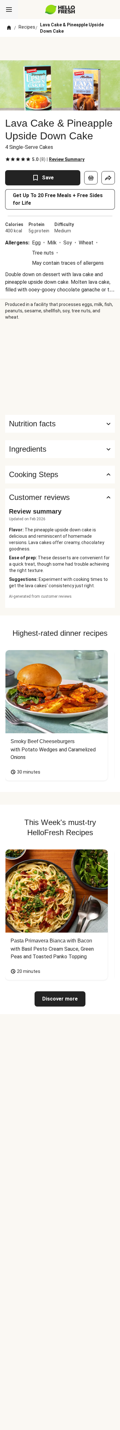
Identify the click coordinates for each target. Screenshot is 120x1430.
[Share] (108, 177)
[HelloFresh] (60, 9)
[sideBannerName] (60, 367)
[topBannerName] (60, 49)
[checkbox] (7, 159)
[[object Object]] (91, 177)
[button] (60, 449)
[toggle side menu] (9, 9)
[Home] (9, 28)
